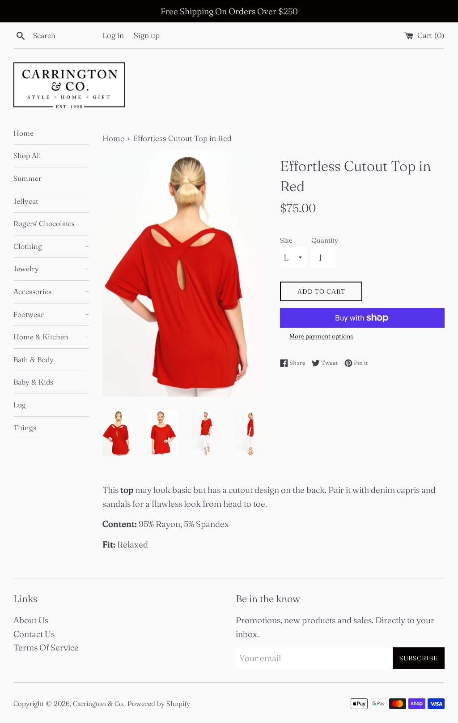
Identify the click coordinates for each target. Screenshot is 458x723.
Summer (27, 178)
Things (24, 427)
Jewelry (51, 268)
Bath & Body (33, 359)
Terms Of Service (46, 647)
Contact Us (34, 634)
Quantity (324, 240)
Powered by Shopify (158, 703)
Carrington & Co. (98, 703)
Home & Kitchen (51, 336)
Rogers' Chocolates (44, 223)
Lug (19, 404)
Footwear (51, 314)
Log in (113, 35)
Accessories (51, 291)
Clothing (51, 246)
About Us (30, 620)
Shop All (27, 155)
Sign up (147, 35)
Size (286, 240)
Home (23, 132)
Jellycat (25, 201)
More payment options (321, 336)
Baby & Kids (33, 381)
